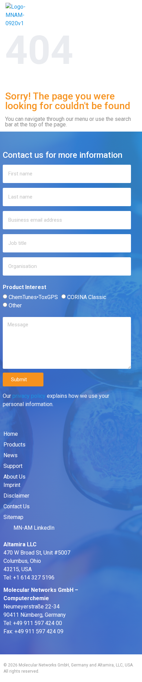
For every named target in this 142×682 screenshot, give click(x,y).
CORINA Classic (86, 297)
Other (15, 305)
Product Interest (24, 287)
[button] (131, 15)
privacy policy (28, 396)
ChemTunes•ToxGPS (33, 297)
